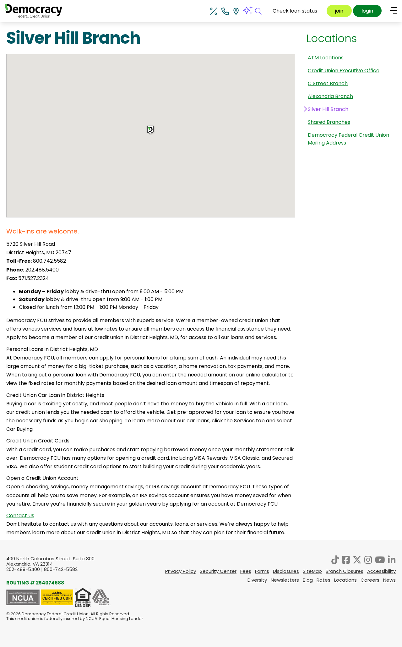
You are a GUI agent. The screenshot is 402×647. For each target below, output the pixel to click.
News (389, 580)
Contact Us (20, 515)
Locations (331, 38)
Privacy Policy (180, 571)
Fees (245, 571)
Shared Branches (329, 122)
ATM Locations (326, 57)
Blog (308, 580)
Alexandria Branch (330, 96)
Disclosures (286, 571)
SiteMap (312, 571)
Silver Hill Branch (328, 109)
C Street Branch (328, 83)
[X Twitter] (357, 560)
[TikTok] (335, 560)
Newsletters (285, 580)
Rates (323, 580)
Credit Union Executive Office (343, 70)
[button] (150, 130)
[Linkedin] (392, 560)
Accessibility (381, 571)
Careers (370, 580)
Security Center (218, 571)
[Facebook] (346, 560)
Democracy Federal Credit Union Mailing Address (348, 138)
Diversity (257, 580)
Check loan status (295, 10)
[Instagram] (368, 560)
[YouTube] (380, 560)
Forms (262, 571)
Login (367, 10)
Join (339, 10)
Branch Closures (344, 571)
